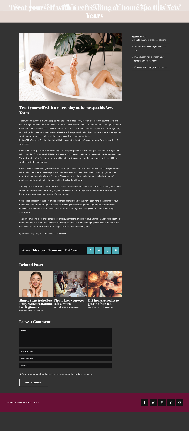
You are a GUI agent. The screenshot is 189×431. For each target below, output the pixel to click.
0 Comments (61, 234)
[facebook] (165, 5)
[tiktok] (171, 402)
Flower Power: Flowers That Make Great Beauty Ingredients (69, 303)
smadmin (25, 234)
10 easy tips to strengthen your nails (34, 302)
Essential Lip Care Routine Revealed (101, 302)
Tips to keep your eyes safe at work (150, 40)
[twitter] (170, 5)
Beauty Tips (49, 234)
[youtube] (180, 5)
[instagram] (175, 5)
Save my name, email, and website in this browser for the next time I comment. (57, 374)
